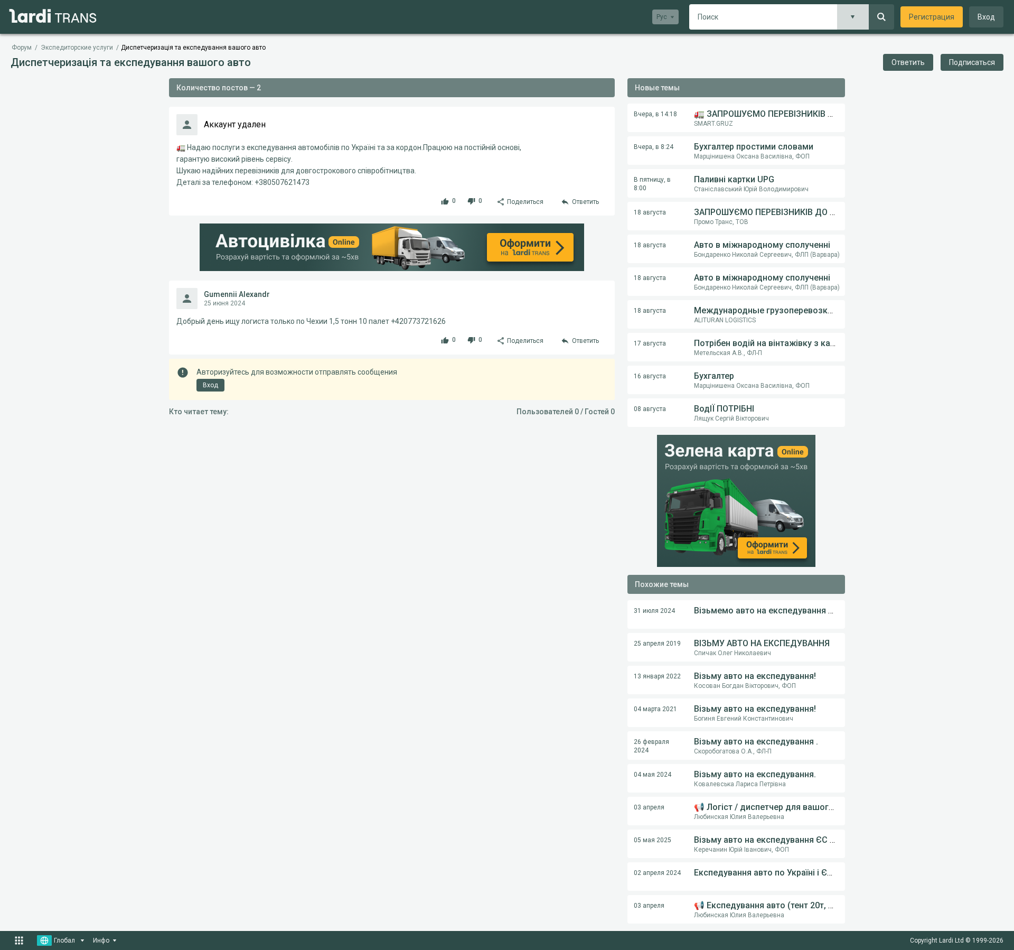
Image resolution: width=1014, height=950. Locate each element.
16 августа (650, 376)
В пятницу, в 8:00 (652, 184)
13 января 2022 (657, 676)
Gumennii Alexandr (237, 294)
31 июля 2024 (654, 610)
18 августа (650, 212)
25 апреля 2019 (657, 643)
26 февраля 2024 (651, 746)
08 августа (650, 409)
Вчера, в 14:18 (655, 114)
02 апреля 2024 (657, 873)
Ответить (908, 62)
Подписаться (972, 62)
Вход (986, 17)
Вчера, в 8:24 (653, 147)
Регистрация (931, 17)
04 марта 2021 (655, 709)
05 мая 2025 (652, 840)
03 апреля (649, 807)
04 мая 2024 (652, 774)
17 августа (650, 343)
